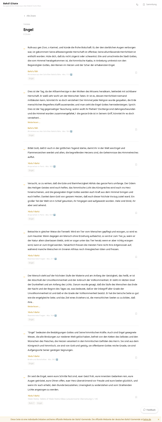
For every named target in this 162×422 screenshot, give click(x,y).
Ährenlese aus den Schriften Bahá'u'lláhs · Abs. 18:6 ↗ (50, 131)
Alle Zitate (31, 15)
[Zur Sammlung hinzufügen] (136, 72)
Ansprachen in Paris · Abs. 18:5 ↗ (42, 166)
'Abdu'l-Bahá (33, 163)
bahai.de (147, 419)
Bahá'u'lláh (33, 71)
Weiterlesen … (34, 122)
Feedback (151, 409)
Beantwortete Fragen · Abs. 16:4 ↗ (42, 315)
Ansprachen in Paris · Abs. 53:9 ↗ (42, 215)
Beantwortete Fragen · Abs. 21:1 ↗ (42, 259)
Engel (31, 78)
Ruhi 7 (31, 403)
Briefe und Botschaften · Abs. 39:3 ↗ (43, 359)
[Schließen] (158, 419)
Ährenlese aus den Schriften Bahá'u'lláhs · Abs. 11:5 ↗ (50, 74)
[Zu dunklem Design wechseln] (137, 4)
